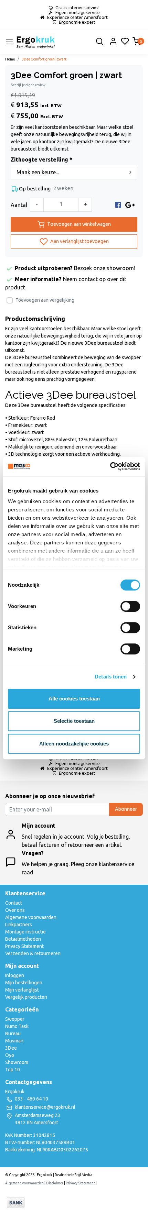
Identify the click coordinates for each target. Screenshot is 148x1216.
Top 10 (12, 1069)
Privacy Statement (24, 946)
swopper (131, 357)
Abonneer (126, 809)
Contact (13, 903)
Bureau (13, 1033)
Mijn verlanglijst (22, 990)
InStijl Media (81, 1175)
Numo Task (17, 1026)
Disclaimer (54, 1183)
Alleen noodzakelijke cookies (74, 744)
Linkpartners (18, 924)
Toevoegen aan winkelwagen (79, 224)
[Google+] (130, 205)
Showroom (16, 1062)
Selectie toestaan (74, 721)
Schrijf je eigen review (28, 85)
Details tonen (111, 676)
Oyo (9, 1055)
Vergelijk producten (26, 997)
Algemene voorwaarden (30, 917)
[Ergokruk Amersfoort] (35, 42)
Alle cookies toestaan (74, 698)
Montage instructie (25, 932)
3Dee (11, 1048)
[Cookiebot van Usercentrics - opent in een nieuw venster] (110, 466)
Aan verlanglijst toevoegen (79, 241)
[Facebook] (118, 205)
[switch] (130, 606)
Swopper (14, 1019)
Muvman (14, 1040)
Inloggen (14, 975)
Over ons (15, 910)
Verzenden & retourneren (33, 953)
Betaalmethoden (23, 939)
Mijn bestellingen (23, 982)
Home (10, 59)
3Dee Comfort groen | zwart (44, 59)
